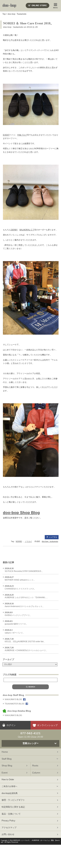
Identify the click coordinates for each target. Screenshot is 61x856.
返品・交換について (11, 814)
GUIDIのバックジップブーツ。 (18, 613)
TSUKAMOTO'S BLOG (14, 704)
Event (4, 772)
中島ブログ (22, 135)
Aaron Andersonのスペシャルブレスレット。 (24, 604)
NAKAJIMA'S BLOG (13, 699)
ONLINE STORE (39, 5)
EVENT (6, 135)
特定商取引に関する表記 (13, 807)
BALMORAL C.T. (27, 230)
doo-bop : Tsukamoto (17, 14)
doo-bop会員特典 (10, 793)
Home (5, 752)
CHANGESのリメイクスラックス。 (20, 587)
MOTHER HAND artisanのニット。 (20, 578)
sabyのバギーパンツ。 (15, 631)
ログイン (11, 725)
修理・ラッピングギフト (13, 800)
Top (4, 14)
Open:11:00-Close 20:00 (30, 735)
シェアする (53, 537)
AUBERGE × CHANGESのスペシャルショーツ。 (26, 649)
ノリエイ (28, 541)
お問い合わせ (8, 834)
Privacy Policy (8, 820)
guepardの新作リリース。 (16, 622)
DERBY (14, 230)
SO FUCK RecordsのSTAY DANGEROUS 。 (24, 569)
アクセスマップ (9, 827)
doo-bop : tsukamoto (13, 27)
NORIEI (19, 541)
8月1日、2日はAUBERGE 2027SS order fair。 (25, 640)
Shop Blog (7, 765)
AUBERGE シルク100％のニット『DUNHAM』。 (26, 596)
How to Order (8, 779)
